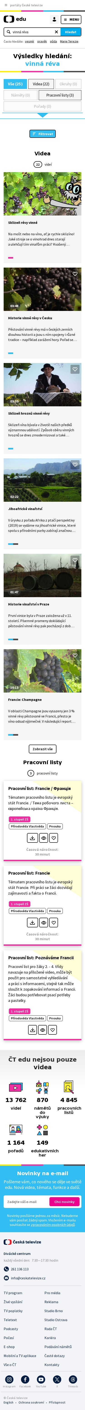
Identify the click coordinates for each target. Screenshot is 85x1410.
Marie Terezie (69, 41)
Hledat (70, 32)
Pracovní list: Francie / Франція (39, 788)
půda (53, 41)
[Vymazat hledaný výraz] (56, 32)
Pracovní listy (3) (60, 95)
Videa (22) (41, 83)
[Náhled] (43, 838)
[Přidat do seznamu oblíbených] (75, 178)
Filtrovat (46, 134)
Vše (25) (15, 83)
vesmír (29, 41)
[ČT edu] (15, 21)
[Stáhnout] (32, 838)
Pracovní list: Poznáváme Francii (41, 957)
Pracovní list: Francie (29, 873)
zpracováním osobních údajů (53, 1224)
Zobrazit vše (43, 749)
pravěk (42, 41)
